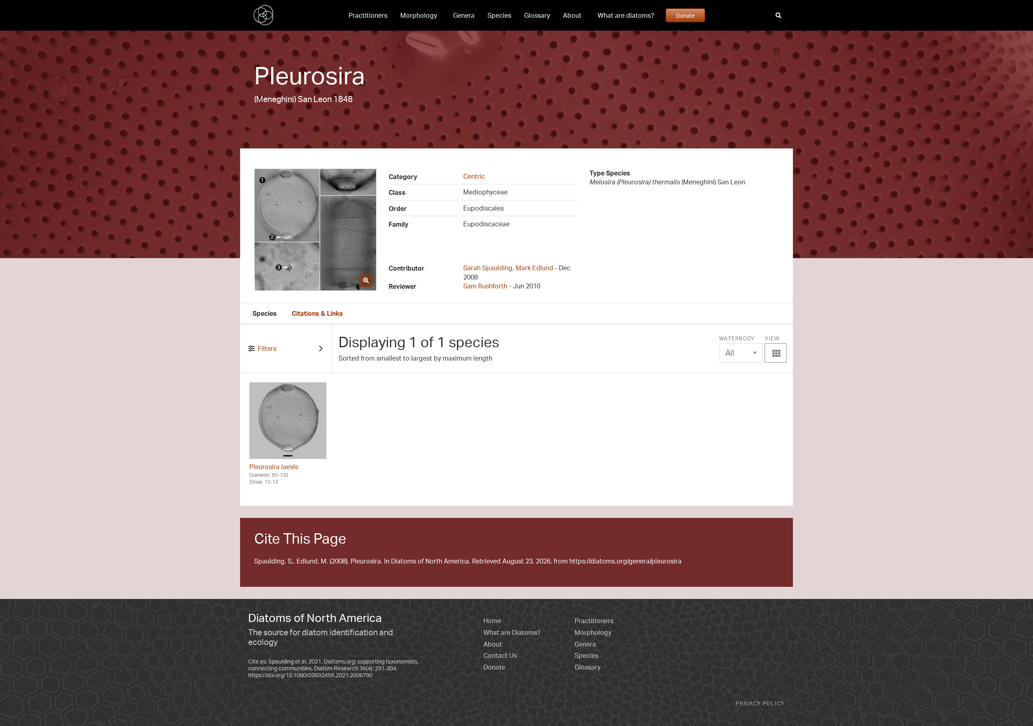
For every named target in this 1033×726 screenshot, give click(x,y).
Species (499, 15)
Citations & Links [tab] (317, 313)
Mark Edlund (534, 268)
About (572, 15)
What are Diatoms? (511, 632)
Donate (685, 15)
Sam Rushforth (485, 286)
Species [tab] (265, 313)
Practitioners (368, 15)
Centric (474, 176)
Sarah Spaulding (487, 268)
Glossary (537, 15)
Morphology (418, 15)
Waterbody (737, 338)
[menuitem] (368, 15)
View (775, 346)
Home (492, 621)
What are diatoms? (626, 15)
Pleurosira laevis (273, 467)
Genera (464, 15)
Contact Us (500, 655)
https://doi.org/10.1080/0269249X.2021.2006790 (310, 675)
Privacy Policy (760, 703)
